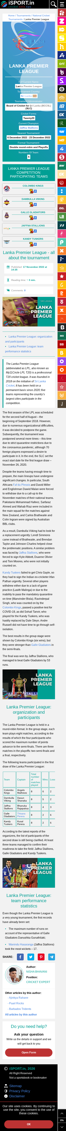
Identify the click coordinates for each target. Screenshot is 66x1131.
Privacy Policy (19, 1091)
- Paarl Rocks (16, 1003)
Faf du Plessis (21, 484)
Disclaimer (17, 1096)
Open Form (29, 1052)
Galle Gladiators (41, 644)
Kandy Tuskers (11, 572)
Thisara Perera (21, 815)
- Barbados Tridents (19, 1008)
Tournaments (24, 15)
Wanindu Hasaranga (21, 944)
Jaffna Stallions (29, 127)
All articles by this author (21, 1014)
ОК (29, 1124)
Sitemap (15, 1086)
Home (11, 15)
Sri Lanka (26, 96)
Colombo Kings (12, 607)
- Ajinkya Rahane (18, 997)
